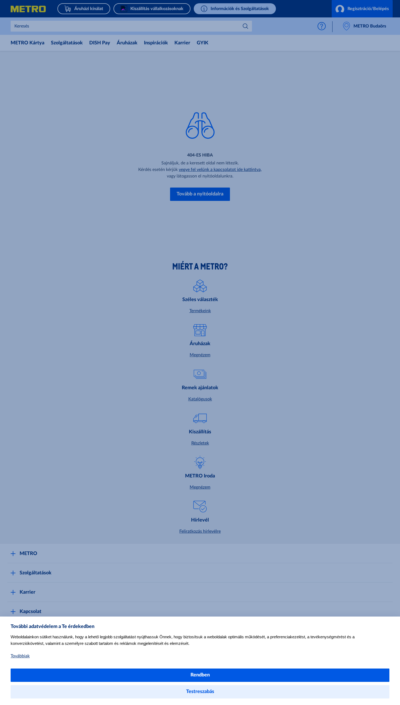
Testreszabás (200, 691)
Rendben (200, 675)
